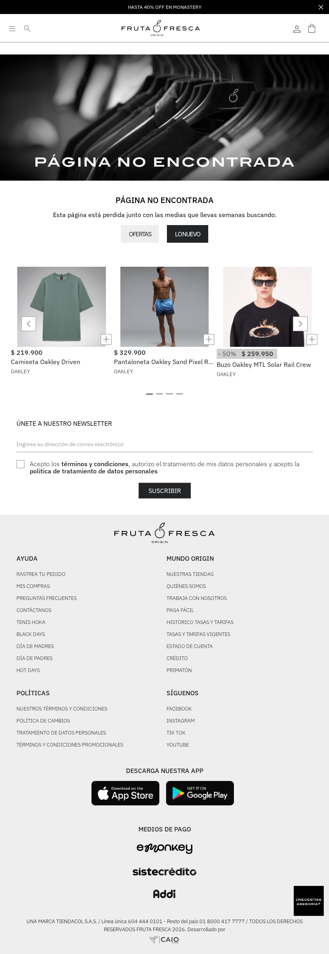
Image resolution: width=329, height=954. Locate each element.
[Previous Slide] (28, 323)
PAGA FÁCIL (180, 611)
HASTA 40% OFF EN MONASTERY (164, 7)
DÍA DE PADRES (34, 659)
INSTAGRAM (181, 721)
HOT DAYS (28, 671)
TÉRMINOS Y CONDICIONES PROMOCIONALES (69, 745)
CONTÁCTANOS (33, 611)
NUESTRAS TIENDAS (190, 575)
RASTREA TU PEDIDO (40, 575)
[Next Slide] (300, 323)
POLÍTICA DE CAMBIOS (43, 721)
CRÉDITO (177, 659)
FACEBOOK (179, 709)
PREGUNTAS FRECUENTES (46, 599)
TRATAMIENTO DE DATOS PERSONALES (61, 733)
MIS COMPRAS (33, 587)
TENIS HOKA (30, 623)
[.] (297, 28)
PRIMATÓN (179, 671)
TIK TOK (176, 733)
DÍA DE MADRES (35, 647)
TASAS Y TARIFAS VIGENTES (198, 635)
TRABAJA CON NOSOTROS (197, 599)
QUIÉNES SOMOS (186, 587)
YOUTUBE (178, 745)
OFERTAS (140, 234)
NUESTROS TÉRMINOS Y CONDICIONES (61, 709)
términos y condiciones (94, 464)
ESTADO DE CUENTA (190, 647)
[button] (62, 339)
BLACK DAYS (30, 635)
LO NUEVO (187, 234)
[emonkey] (165, 848)
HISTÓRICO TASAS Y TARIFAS (200, 623)
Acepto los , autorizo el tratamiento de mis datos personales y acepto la (164, 467)
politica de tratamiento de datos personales (94, 471)
